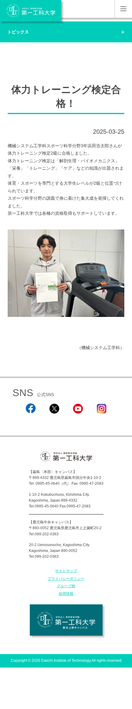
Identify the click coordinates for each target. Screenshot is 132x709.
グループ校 (66, 586)
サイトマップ (66, 571)
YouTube (78, 421)
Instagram (101, 421)
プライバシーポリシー (66, 578)
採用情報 (66, 593)
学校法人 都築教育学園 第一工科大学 (30, 10)
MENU (123, 9)
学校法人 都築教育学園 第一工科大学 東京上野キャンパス (66, 620)
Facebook (30, 421)
